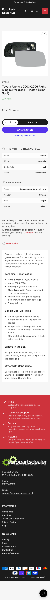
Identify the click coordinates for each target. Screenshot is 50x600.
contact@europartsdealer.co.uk (17, 493)
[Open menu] (45, 11)
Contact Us (7, 550)
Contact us (29, 232)
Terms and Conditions (13, 518)
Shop (4, 543)
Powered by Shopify (38, 577)
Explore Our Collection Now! (25, 2)
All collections (9, 546)
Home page (7, 511)
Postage (6, 539)
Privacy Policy (9, 522)
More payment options (25, 135)
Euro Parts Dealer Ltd (9, 11)
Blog (4, 525)
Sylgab (5, 81)
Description (12, 243)
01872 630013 (8, 484)
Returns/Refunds (10, 553)
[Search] (26, 11)
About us (6, 515)
